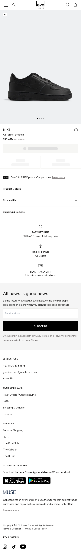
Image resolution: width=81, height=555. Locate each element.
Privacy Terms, (41, 335)
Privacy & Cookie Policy (35, 528)
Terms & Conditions (12, 528)
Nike (7, 130)
